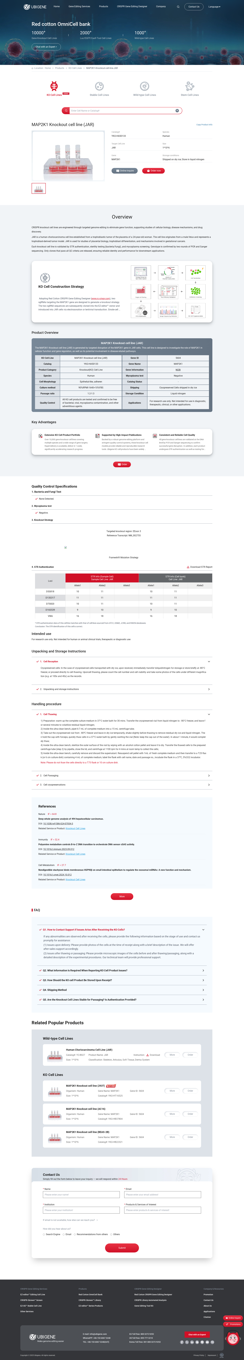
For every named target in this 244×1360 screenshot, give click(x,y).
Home (57, 6)
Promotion (208, 1294)
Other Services (26, 1311)
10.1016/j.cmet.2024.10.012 (57, 874)
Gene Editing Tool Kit (143, 1306)
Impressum (212, 1355)
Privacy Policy (199, 1355)
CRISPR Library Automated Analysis (150, 1300)
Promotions (235, 1324)
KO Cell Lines (75, 68)
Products (59, 68)
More (122, 896)
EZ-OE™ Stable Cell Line (31, 1306)
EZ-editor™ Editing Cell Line (32, 1294)
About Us (208, 1306)
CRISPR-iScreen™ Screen (31, 1300)
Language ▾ (214, 6)
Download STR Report (201, 567)
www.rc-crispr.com (100, 298)
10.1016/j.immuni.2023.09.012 (58, 849)
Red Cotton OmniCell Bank (90, 1294)
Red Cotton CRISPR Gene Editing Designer (153, 1294)
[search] (178, 7)
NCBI (178, 369)
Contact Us (194, 6)
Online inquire (127, 170)
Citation (207, 1317)
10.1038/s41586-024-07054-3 (58, 823)
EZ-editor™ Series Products (91, 1306)
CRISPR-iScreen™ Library (90, 1300)
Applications (209, 1311)
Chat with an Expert (197, 1334)
